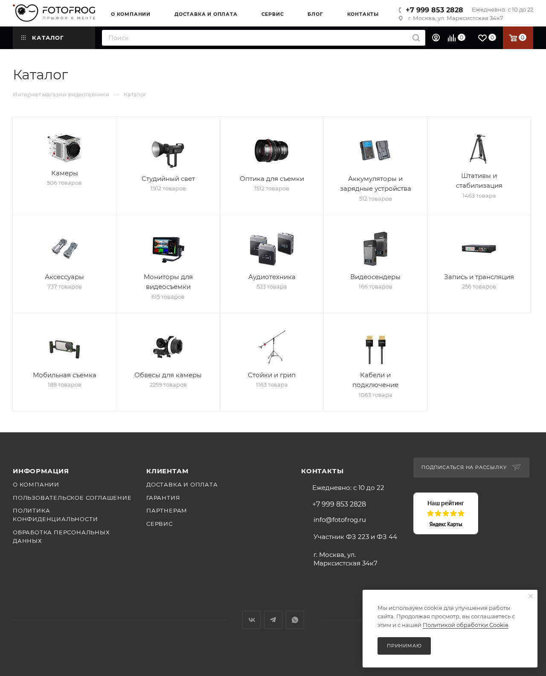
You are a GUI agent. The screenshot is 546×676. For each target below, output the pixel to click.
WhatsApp (295, 620)
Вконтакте (251, 620)
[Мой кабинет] (437, 38)
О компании (36, 484)
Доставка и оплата (182, 484)
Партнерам (166, 510)
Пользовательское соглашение (72, 497)
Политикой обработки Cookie (465, 624)
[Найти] (416, 38)
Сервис (159, 523)
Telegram (273, 620)
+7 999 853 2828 (434, 10)
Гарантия (163, 497)
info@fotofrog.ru (340, 520)
